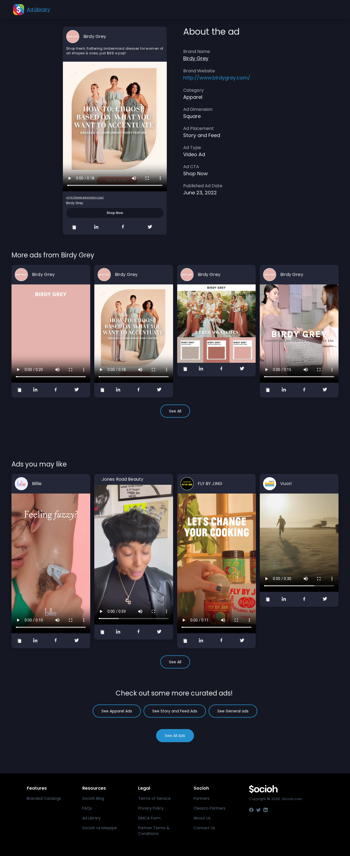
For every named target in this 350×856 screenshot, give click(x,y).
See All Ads (175, 735)
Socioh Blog (93, 798)
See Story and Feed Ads (174, 711)
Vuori (285, 484)
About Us (202, 818)
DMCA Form (149, 818)
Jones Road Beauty (122, 479)
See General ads (233, 711)
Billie (37, 484)
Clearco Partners (210, 808)
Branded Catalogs (44, 798)
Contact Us (204, 828)
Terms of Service (154, 798)
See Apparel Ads (116, 711)
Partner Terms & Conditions (154, 830)
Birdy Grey (94, 36)
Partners (201, 798)
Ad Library (91, 818)
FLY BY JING (210, 484)
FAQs (87, 808)
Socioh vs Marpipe (99, 828)
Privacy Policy (151, 808)
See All (175, 411)
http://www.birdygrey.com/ (85, 197)
